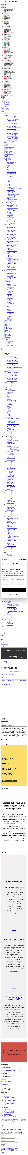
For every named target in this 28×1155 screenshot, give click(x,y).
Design (8, 342)
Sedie (8, 180)
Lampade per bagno (12, 137)
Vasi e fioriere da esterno (13, 194)
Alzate (8, 242)
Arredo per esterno (8, 161)
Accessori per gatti (11, 234)
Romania (8, 75)
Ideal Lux (9, 295)
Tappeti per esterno (11, 195)
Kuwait (7, 49)
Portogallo (8, 68)
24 (3, 684)
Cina (7, 23)
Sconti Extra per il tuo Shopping (15, 611)
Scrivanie (9, 179)
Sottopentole (10, 258)
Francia (7, 37)
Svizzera (8, 87)
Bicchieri (9, 244)
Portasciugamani (11, 469)
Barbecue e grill (11, 197)
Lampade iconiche (11, 130)
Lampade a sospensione (13, 119)
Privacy (18, 1151)
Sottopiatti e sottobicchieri (13, 259)
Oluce (8, 309)
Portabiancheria (10, 476)
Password (3, 1140)
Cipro (7, 24)
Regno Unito (8, 73)
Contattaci (9, 614)
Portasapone (10, 474)
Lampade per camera (12, 134)
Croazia (7, 28)
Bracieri (9, 198)
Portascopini (10, 471)
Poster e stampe (10, 217)
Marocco (8, 58)
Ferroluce (9, 288)
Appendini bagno (11, 482)
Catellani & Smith (11, 285)
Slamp (8, 314)
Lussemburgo (9, 55)
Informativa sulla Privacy (13, 605)
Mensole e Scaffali (11, 172)
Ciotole (8, 248)
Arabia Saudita (9, 10)
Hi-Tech (9, 554)
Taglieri (9, 260)
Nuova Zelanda (9, 63)
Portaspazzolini (10, 475)
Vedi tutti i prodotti (8, 142)
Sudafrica (8, 84)
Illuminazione (10, 341)
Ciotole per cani (11, 230)
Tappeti (8, 184)
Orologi (9, 213)
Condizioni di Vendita (12, 604)
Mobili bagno (10, 487)
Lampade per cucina (12, 136)
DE (8, 104)
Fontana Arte (10, 291)
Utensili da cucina (11, 269)
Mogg (8, 306)
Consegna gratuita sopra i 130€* (14, 998)
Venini (8, 317)
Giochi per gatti (10, 238)
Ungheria (8, 92)
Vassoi (8, 264)
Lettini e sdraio (10, 190)
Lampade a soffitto (11, 118)
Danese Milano (10, 287)
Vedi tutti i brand (8, 320)
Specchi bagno (10, 485)
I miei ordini (7, 1109)
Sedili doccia (10, 479)
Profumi (9, 219)
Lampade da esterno (12, 141)
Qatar (7, 70)
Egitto (7, 31)
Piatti (8, 253)
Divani (8, 167)
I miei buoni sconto (8, 1115)
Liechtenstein (9, 52)
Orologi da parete (14, 447)
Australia (8, 11)
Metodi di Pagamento (12, 608)
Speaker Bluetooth (11, 277)
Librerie (9, 170)
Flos (8, 289)
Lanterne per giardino (12, 199)
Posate (8, 255)
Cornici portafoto (11, 210)
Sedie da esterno (11, 192)
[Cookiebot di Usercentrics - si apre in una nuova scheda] (19, 560)
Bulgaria (8, 18)
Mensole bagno (10, 483)
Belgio (7, 15)
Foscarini (9, 292)
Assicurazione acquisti (14, 939)
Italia (7, 47)
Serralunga (9, 313)
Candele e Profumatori (12, 208)
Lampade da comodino (12, 123)
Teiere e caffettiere (11, 263)
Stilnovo (9, 316)
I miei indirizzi (7, 1114)
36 (4, 684)
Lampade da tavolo (11, 120)
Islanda (7, 45)
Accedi (2, 638)
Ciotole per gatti (11, 237)
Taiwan (7, 89)
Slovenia (8, 79)
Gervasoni (9, 294)
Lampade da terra (11, 124)
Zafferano (9, 319)
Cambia (3, 97)
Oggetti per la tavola (12, 251)
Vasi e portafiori (11, 222)
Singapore (8, 76)
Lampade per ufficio (12, 140)
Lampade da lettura (11, 126)
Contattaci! (3, 1079)
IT (7, 101)
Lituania (7, 54)
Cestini (8, 165)
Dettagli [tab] (12, 563)
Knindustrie (10, 298)
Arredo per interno (8, 159)
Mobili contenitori (11, 173)
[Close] (1, 349)
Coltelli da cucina (11, 267)
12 (1, 684)
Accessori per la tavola (12, 241)
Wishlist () (3, 106)
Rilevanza (8, 680)
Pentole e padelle (11, 252)
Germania (8, 39)
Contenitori (9, 209)
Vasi (8, 220)
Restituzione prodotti (9, 1112)
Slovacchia (8, 78)
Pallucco (9, 310)
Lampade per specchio (12, 138)
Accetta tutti (14, 590)
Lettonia (7, 50)
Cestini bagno (10, 480)
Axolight (9, 284)
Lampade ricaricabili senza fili (14, 127)
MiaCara (9, 305)
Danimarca (8, 29)
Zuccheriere (10, 266)
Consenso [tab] (4, 563)
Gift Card (3, 719)
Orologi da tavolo (14, 450)
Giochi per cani (10, 231)
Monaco (7, 60)
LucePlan (9, 302)
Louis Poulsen (10, 301)
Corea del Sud (9, 26)
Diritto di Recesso (11, 607)
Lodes (8, 299)
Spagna (7, 81)
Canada (7, 20)
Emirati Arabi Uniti (10, 33)
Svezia (7, 86)
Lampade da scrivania (12, 122)
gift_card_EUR (4, 721)
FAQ (8, 612)
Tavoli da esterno (11, 191)
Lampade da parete (11, 116)
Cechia (7, 21)
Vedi (2, 723)
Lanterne (9, 212)
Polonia (7, 66)
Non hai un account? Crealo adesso (9, 1148)
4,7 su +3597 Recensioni (14, 671)
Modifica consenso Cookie (10, 1116)
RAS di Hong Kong (10, 71)
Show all (7, 684)
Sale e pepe (9, 256)
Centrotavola (10, 246)
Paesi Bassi (8, 65)
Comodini (9, 166)
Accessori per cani (11, 227)
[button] (14, 739)
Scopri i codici (9, 781)
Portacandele (10, 215)
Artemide (9, 283)
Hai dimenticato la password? (8, 1143)
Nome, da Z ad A (15, 680)
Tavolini (9, 187)
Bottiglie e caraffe (11, 245)
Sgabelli (9, 181)
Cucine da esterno (11, 201)
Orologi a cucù (13, 449)
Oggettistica (10, 345)
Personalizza (13, 594)
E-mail (2, 1137)
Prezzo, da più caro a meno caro (9, 679)
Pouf (8, 177)
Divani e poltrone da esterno (14, 188)
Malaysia (8, 57)
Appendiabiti (10, 163)
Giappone (8, 41)
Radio (8, 274)
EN (8, 102)
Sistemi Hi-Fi (10, 276)
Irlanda (7, 44)
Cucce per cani (10, 228)
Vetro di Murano (11, 223)
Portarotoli (9, 472)
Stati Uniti (8, 83)
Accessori (9, 271)
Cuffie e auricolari (11, 273)
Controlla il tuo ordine (9, 1111)
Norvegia (8, 62)
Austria (7, 13)
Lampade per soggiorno (13, 133)
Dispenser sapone (11, 478)
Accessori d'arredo (11, 162)
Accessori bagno (11, 203)
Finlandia (8, 36)
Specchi (9, 183)
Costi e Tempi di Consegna (13, 609)
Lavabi (8, 489)
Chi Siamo (9, 602)
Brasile (7, 16)
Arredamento (10, 344)
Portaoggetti (10, 216)
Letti (8, 169)
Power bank (10, 278)
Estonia (7, 34)
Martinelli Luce (10, 303)
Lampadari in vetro (11, 129)
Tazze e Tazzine (11, 262)
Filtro (2, 676)
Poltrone (9, 174)
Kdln (8, 296)
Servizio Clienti (4, 2)
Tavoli (8, 185)
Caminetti (9, 206)
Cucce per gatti (10, 235)
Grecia (7, 42)
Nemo (8, 307)
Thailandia (8, 91)
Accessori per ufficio (12, 205)
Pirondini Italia (10, 312)
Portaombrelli (10, 176)
